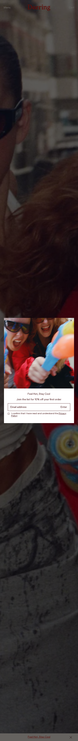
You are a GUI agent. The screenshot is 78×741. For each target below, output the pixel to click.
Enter (64, 407)
